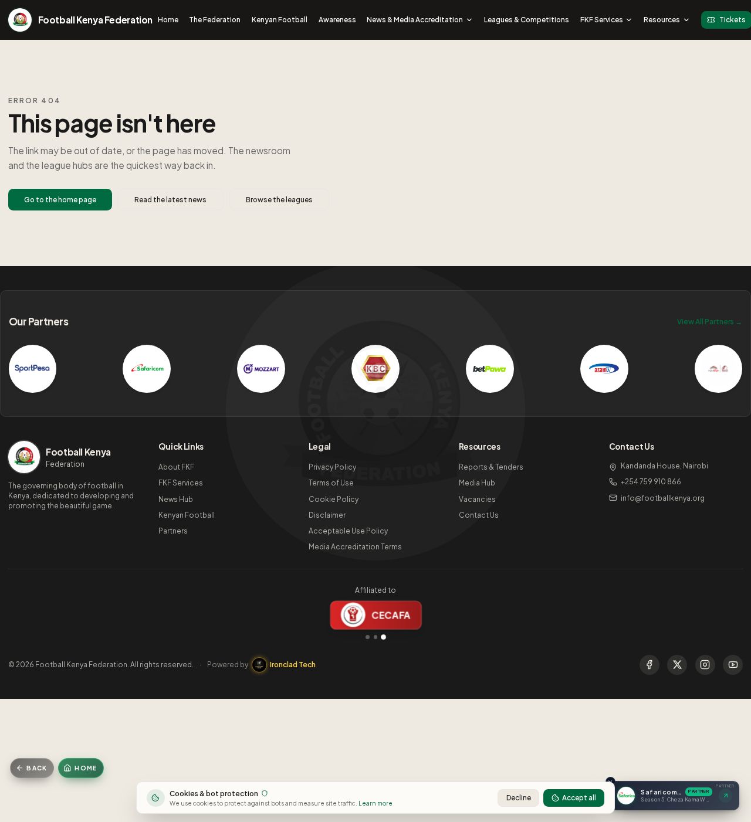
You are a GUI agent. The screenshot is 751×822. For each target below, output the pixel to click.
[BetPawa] (490, 369)
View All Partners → (709, 321)
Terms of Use (331, 482)
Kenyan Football (279, 19)
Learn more (375, 803)
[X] (677, 665)
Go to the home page (60, 199)
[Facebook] (649, 665)
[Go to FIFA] (368, 637)
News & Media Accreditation (415, 19)
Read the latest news (170, 199)
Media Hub (477, 482)
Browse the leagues (279, 199)
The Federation (215, 19)
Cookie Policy (333, 499)
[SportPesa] (33, 369)
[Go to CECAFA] (383, 636)
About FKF (176, 467)
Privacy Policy (332, 467)
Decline (518, 797)
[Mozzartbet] (261, 369)
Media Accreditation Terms (355, 546)
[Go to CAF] (376, 637)
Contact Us (479, 515)
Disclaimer (327, 515)
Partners (173, 531)
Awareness (337, 19)
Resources (662, 19)
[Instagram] (705, 665)
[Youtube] (733, 665)
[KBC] (375, 369)
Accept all (579, 797)
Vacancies (477, 499)
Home (168, 19)
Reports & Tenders (491, 467)
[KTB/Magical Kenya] (719, 369)
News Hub (175, 499)
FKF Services (601, 19)
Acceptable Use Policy (348, 531)
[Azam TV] (604, 369)
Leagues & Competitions (526, 19)
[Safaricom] (147, 369)
